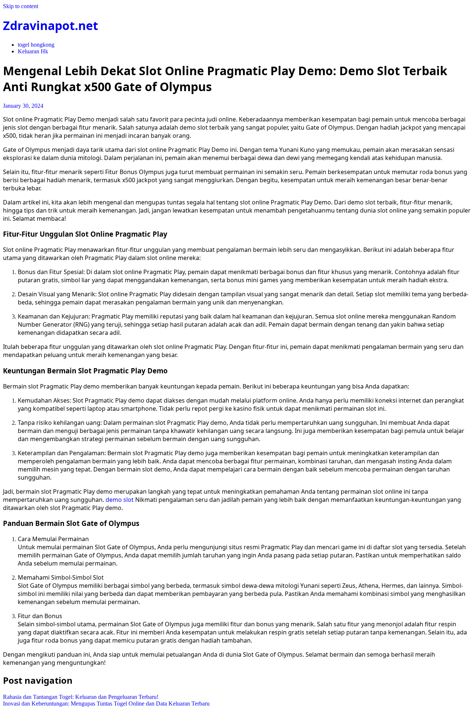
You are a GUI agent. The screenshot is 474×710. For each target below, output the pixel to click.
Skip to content (20, 6)
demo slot (120, 500)
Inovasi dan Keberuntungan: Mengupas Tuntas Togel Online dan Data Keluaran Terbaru (106, 703)
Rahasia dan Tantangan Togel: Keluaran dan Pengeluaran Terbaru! (80, 697)
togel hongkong (36, 44)
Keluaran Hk (33, 51)
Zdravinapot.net (50, 25)
